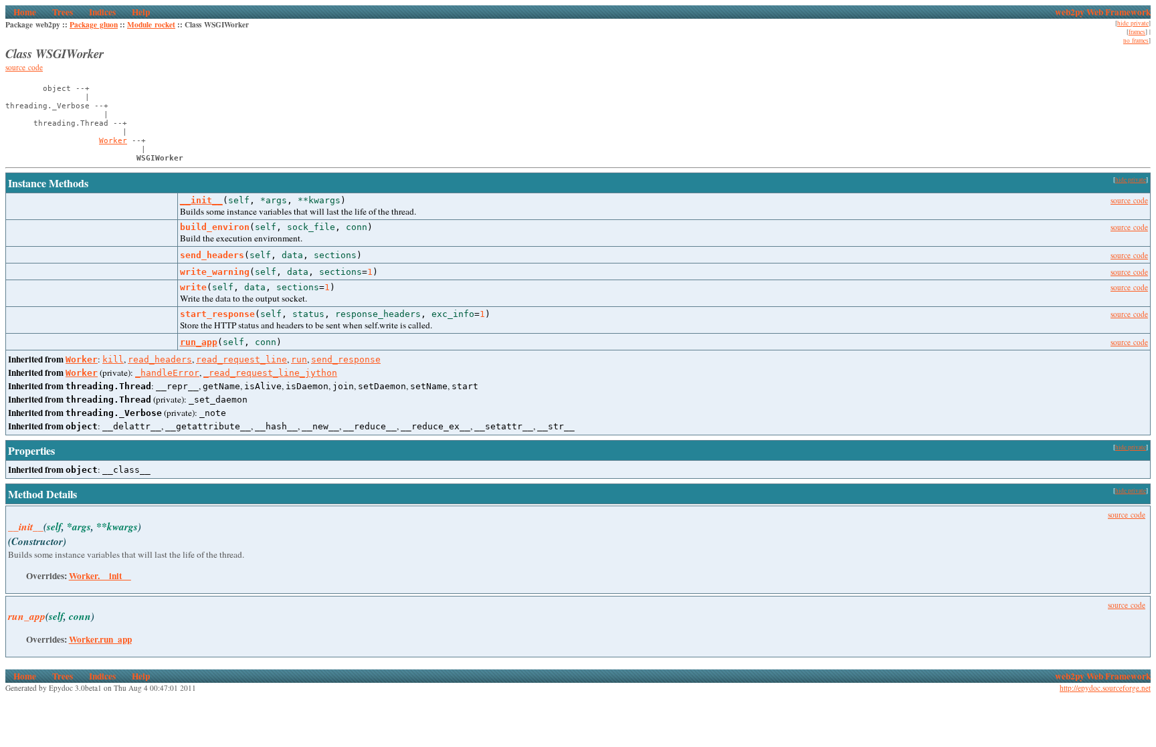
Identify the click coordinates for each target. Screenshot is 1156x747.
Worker (113, 140)
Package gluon (94, 24)
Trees (62, 12)
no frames (1136, 40)
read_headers (160, 359)
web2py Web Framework (1103, 12)
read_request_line (241, 359)
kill (113, 359)
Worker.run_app (100, 639)
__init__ (201, 200)
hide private (1133, 23)
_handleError (167, 373)
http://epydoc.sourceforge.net (1105, 688)
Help (141, 12)
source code (24, 67)
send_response (346, 359)
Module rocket (151, 24)
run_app (198, 342)
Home (24, 12)
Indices (102, 12)
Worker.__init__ (100, 575)
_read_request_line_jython (270, 373)
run (299, 359)
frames (1137, 31)
